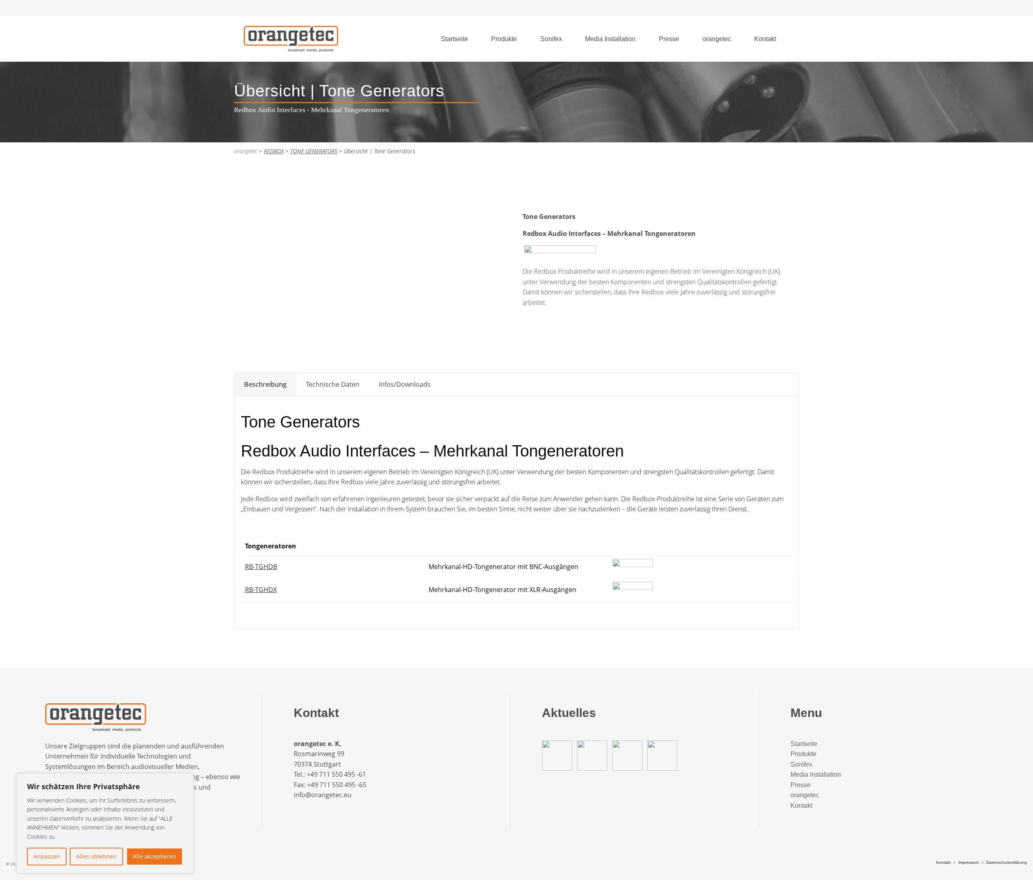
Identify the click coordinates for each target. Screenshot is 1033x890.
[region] (105, 823)
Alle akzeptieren (154, 856)
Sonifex (551, 38)
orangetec (717, 38)
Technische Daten (333, 384)
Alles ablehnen (96, 856)
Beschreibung (265, 384)
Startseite (454, 38)
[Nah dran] (185, 780)
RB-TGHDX (261, 589)
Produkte (504, 38)
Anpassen (46, 856)
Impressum (968, 862)
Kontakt (765, 38)
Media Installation (610, 38)
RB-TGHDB (261, 566)
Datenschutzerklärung (1006, 862)
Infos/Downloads (405, 384)
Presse (669, 38)
